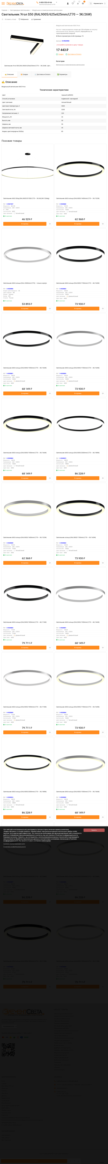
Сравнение (37, 19)
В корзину (24, 224)
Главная (4, 10)
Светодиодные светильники (20, 10)
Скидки (60, 54)
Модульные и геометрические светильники (47, 10)
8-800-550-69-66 (45, 2)
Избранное (24, 19)
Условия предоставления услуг (14, 844)
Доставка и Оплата (74, 54)
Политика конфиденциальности (14, 847)
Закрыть (105, 1163)
